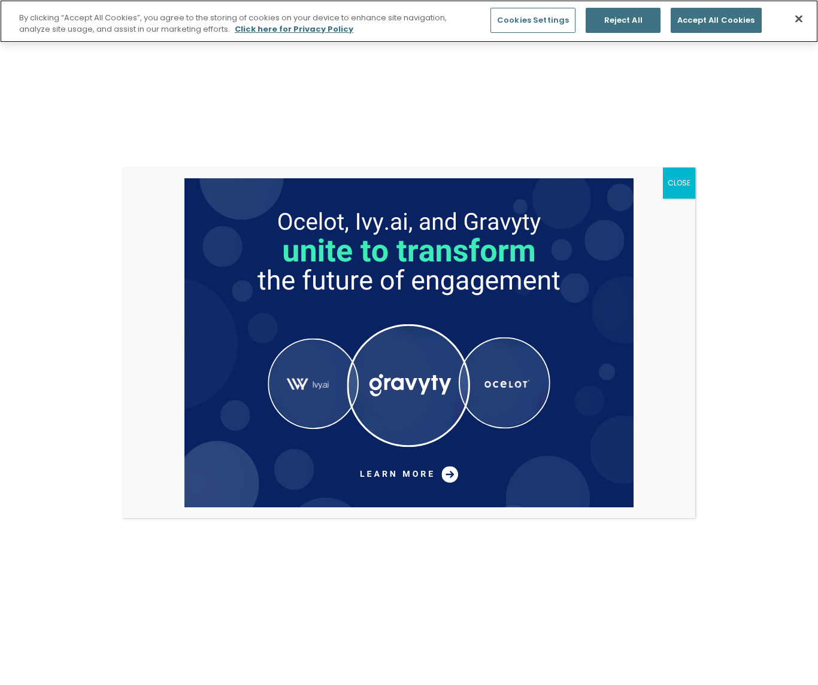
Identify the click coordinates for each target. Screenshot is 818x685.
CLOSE (679, 183)
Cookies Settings (533, 20)
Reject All (623, 20)
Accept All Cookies (716, 20)
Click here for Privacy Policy (294, 29)
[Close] (799, 19)
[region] (409, 21)
